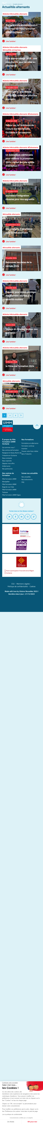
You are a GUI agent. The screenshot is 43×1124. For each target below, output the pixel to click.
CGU (13, 583)
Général (7, 14)
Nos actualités (26, 477)
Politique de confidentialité (18, 586)
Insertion (24, 448)
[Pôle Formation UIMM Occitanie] (7, 426)
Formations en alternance (30, 443)
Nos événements (27, 479)
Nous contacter (7, 458)
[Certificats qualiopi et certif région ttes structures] (21, 532)
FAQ (23, 482)
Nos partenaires (7, 469)
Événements (33, 114)
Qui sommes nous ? (8, 447)
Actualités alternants (19, 14)
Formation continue (28, 446)
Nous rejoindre (7, 461)
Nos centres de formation (10, 450)
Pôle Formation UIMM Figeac (11, 495)
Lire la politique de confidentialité (12, 1114)
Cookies (32, 586)
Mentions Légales (23, 583)
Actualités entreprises (12, 50)
